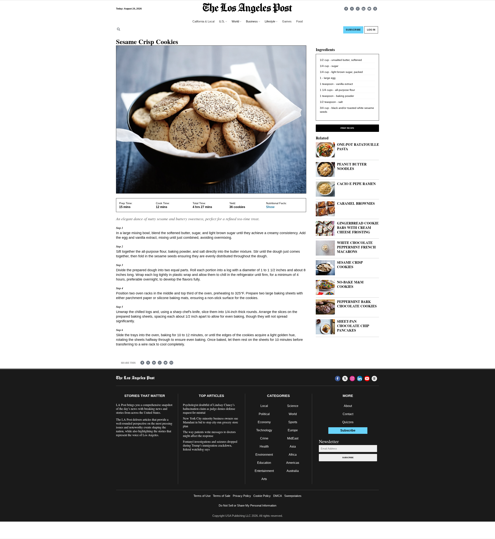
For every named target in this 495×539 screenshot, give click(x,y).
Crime (264, 438)
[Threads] (375, 9)
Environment (264, 454)
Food (299, 21)
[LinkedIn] (363, 9)
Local (264, 406)
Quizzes (347, 422)
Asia (293, 446)
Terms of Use (202, 495)
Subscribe (348, 457)
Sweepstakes (292, 495)
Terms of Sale (221, 495)
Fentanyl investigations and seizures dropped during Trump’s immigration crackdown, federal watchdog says (210, 445)
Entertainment (264, 470)
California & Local (203, 21)
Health (264, 446)
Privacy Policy (242, 495)
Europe (293, 430)
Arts (264, 479)
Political (264, 414)
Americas (292, 462)
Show (270, 207)
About (348, 406)
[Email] (171, 363)
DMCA (277, 495)
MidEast (292, 438)
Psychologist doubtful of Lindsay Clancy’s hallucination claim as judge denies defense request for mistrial (209, 408)
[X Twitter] (352, 9)
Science (292, 406)
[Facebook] (346, 9)
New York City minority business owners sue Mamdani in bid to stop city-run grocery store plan (210, 422)
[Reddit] (165, 363)
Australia (293, 470)
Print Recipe (347, 128)
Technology (264, 430)
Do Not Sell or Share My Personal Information (247, 505)
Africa (293, 454)
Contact (348, 414)
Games (287, 21)
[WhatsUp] (160, 363)
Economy (264, 422)
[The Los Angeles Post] (247, 8)
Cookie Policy (262, 495)
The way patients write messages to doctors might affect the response (209, 434)
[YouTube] (369, 9)
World (293, 414)
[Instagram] (358, 9)
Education (264, 462)
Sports (292, 422)
